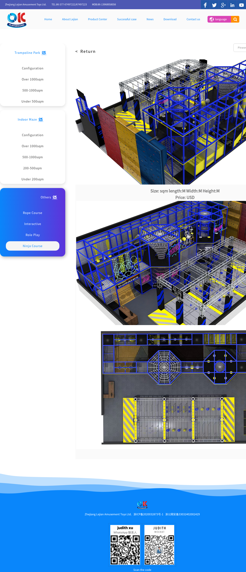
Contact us (193, 19)
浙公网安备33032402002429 (182, 514)
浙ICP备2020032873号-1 (148, 514)
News (150, 19)
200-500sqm (32, 168)
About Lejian (70, 19)
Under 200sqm (32, 179)
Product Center (97, 19)
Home (48, 19)
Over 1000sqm (33, 79)
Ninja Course (33, 245)
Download (170, 19)
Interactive (32, 223)
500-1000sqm (32, 90)
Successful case (127, 19)
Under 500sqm (32, 101)
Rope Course (32, 212)
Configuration (33, 68)
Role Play (33, 234)
